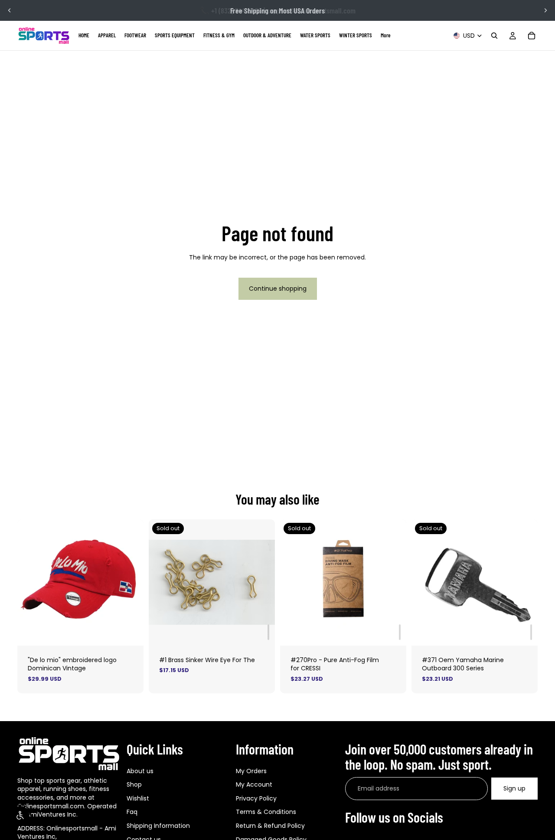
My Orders (251, 771)
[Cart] (531, 35)
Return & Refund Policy (270, 825)
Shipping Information (158, 825)
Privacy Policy (256, 798)
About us (140, 771)
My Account (254, 785)
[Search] (494, 35)
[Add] (268, 632)
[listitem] (385, 36)
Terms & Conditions (266, 812)
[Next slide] (545, 10)
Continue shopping (278, 288)
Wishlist (138, 798)
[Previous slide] (9, 10)
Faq (132, 812)
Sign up (514, 788)
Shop (134, 785)
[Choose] (130, 632)
